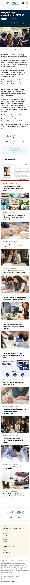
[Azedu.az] (9, 3)
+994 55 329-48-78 (8, 541)
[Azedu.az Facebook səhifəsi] (11, 517)
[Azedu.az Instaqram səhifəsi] (15, 517)
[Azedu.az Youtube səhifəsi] (19, 517)
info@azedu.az (7, 552)
